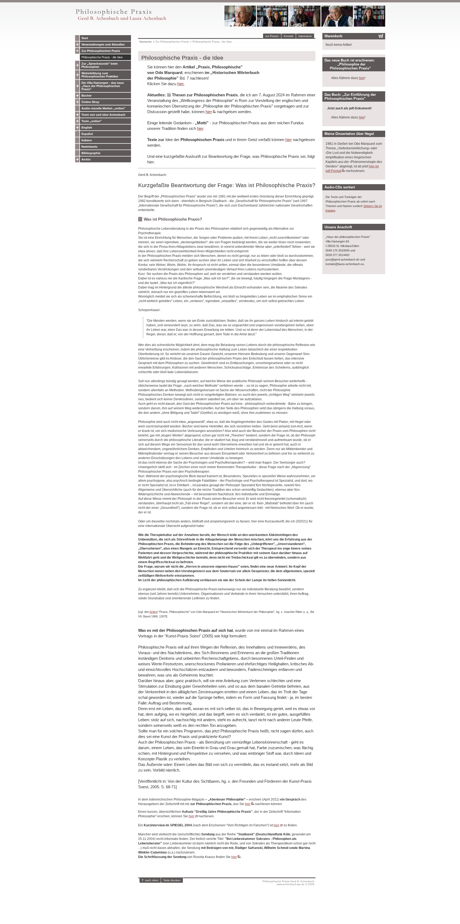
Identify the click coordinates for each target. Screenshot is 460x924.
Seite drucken (171, 880)
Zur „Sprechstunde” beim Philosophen (99, 65)
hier (209, 111)
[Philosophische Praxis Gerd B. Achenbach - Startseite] (120, 20)
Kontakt (288, 36)
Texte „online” (91, 121)
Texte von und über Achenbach (103, 114)
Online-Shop (90, 102)
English (86, 127)
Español (87, 133)
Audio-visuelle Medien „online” (103, 108)
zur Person (272, 36)
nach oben (151, 880)
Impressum (305, 36)
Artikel (154, 611)
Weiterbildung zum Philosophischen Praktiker (99, 75)
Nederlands (89, 146)
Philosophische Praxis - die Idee (102, 57)
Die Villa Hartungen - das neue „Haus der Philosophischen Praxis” (102, 86)
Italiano (86, 140)
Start (84, 38)
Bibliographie (90, 153)
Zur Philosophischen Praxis (100, 50)
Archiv (86, 159)
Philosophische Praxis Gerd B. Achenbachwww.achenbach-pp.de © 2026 (288, 883)
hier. (180, 83)
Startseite (145, 41)
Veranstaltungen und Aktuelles (103, 44)
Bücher (86, 95)
